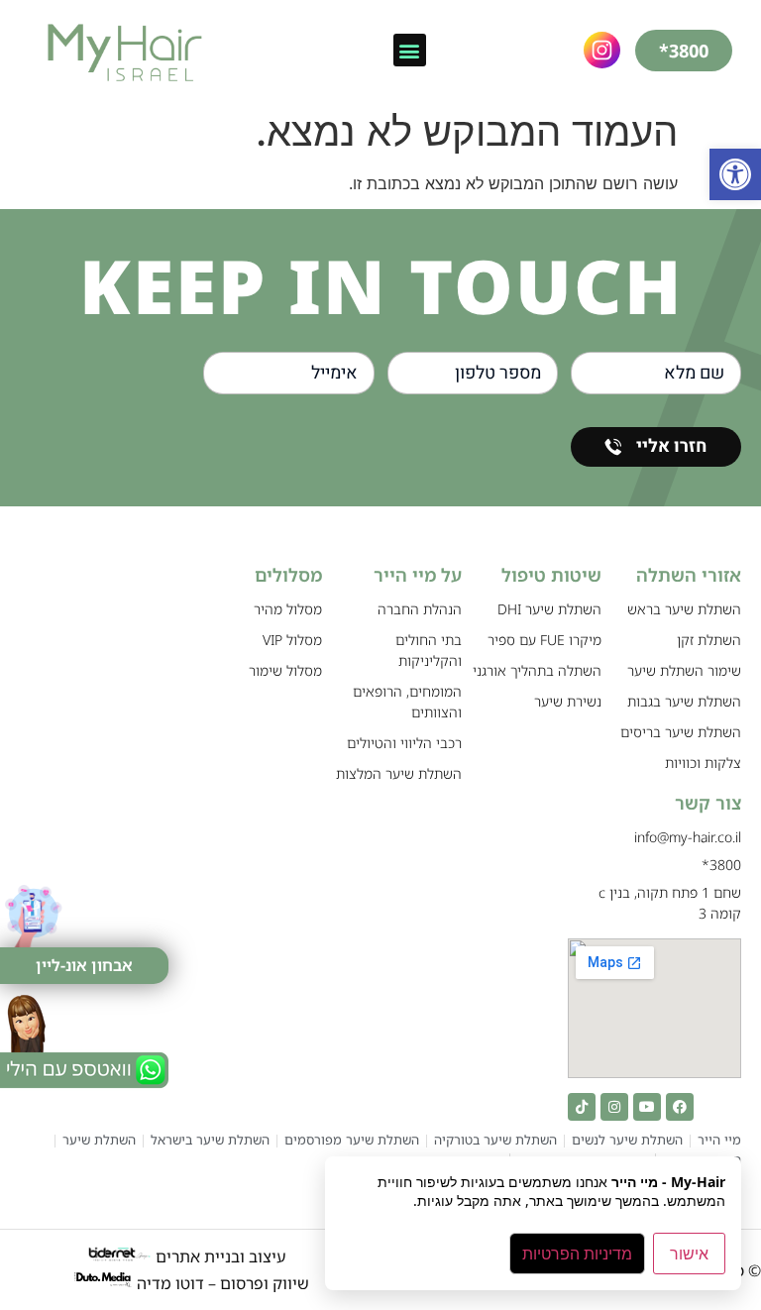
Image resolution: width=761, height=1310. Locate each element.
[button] (735, 174)
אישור (689, 1253)
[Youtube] (647, 1107)
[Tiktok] (582, 1107)
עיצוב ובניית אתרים (218, 1256)
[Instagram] (614, 1107)
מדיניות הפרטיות (577, 1253)
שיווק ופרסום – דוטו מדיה (223, 1283)
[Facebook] (680, 1107)
